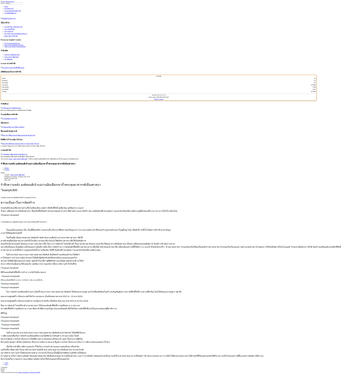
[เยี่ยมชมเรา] (12, 127)
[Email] (6, 169)
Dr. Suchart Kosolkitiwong (12, 43)
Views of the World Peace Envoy (14, 45)
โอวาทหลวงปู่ (8, 31)
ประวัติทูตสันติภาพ (10, 13)
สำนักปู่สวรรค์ (8, 8)
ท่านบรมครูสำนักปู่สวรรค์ (12, 11)
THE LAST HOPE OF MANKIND (15, 46)
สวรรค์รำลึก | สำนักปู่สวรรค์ (13, 27)
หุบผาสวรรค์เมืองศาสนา (12, 54)
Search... (3, 3)
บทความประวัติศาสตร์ (11, 57)
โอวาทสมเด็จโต (9, 29)
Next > (6, 364)
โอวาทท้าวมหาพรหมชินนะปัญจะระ (15, 33)
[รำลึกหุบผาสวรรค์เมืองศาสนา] (11, 108)
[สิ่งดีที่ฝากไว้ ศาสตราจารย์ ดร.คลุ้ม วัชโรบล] (20, 143)
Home (6, 6)
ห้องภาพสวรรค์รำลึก (11, 36)
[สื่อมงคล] (18, 135)
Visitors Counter (158, 99)
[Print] (6, 168)
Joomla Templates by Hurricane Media (29, 372)
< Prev (6, 362)
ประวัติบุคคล (8, 59)
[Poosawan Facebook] (8, 18)
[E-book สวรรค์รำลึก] (12, 67)
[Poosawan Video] (14, 154)
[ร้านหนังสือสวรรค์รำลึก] (9, 118)
